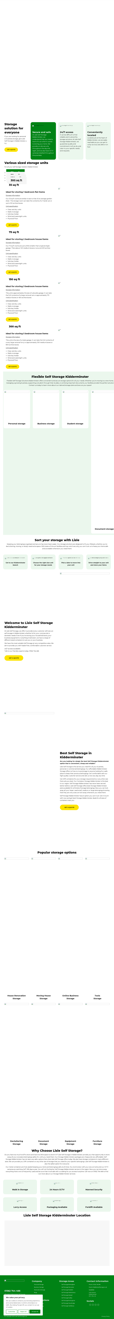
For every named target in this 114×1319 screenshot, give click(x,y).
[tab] (16, 180)
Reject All (23, 1311)
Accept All (35, 1311)
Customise (11, 1311)
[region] (23, 1305)
